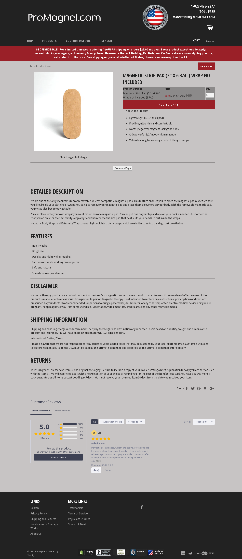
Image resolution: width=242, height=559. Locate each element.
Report (109, 470)
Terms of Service (78, 513)
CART (196, 40)
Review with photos (111, 421)
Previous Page (122, 168)
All (94, 421)
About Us (35, 533)
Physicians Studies (79, 519)
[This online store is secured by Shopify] (86, 555)
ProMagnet (40, 551)
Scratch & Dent (77, 524)
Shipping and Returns (43, 519)
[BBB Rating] (103, 555)
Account (210, 41)
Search (106, 41)
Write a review (58, 457)
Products (49, 41)
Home (31, 41)
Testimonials (75, 508)
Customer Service (79, 41)
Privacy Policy (38, 513)
